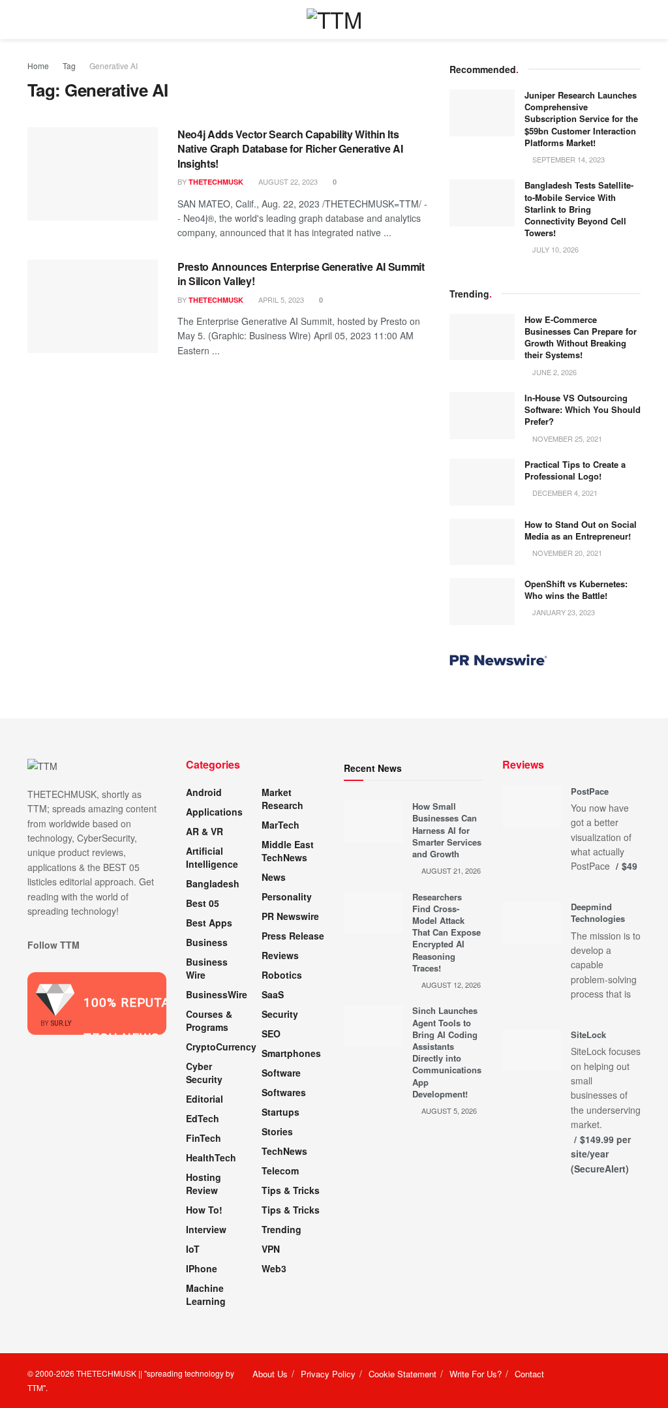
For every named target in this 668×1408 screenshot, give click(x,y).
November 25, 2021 (566, 438)
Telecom (280, 1170)
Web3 (274, 1268)
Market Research (282, 799)
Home (38, 65)
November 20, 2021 (566, 552)
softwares (284, 1092)
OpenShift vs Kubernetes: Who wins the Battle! (576, 589)
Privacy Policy (328, 1374)
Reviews (280, 955)
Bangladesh (212, 883)
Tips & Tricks (291, 1190)
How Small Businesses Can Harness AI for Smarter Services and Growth (446, 830)
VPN (271, 1248)
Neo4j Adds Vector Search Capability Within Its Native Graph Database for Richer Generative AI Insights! (289, 149)
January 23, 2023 (562, 612)
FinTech (203, 1137)
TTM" (36, 1387)
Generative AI (113, 65)
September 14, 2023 (567, 159)
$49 (629, 865)
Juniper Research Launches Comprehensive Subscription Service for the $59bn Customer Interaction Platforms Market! (581, 119)
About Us (270, 1374)
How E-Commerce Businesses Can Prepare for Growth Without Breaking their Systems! (580, 337)
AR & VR (204, 831)
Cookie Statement (402, 1374)
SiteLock (588, 1034)
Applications (214, 811)
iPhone (201, 1268)
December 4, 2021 (564, 492)
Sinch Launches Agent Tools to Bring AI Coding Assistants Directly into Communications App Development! (446, 1051)
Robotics (282, 974)
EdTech (202, 1118)
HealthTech (211, 1157)
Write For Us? (475, 1374)
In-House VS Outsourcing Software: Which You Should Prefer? (582, 409)
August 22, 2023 (287, 181)
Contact (529, 1374)
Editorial (204, 1098)
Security (280, 1013)
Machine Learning (206, 1294)
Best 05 (202, 903)
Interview (206, 1229)
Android (204, 792)
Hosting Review (203, 1184)
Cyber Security (204, 1073)
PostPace (590, 791)
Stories (277, 1131)
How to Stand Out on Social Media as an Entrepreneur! (580, 530)
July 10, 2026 (554, 249)
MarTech (280, 824)
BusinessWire (216, 994)
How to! (204, 1209)
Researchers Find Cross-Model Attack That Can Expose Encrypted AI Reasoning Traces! (446, 932)
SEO (271, 1033)
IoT (193, 1248)
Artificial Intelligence (212, 857)
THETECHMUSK (216, 182)
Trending (281, 1229)
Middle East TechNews (288, 851)
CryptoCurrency (221, 1046)
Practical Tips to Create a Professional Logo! (575, 470)
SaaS (273, 994)
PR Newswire (290, 916)
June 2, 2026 (553, 372)
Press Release (293, 935)
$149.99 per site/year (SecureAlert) (601, 1154)
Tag (69, 65)
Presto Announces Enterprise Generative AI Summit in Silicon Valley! (301, 273)
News (274, 876)
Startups (280, 1111)
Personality (287, 896)
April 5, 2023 (280, 299)
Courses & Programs (209, 1020)
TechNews (284, 1150)
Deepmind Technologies (598, 912)
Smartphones (291, 1053)
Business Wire (207, 968)
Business (207, 942)
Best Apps (209, 922)
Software (281, 1072)
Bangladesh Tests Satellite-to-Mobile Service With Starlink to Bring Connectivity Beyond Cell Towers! (578, 209)
